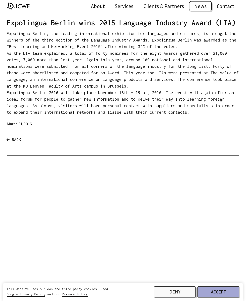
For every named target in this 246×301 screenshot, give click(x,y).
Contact (225, 7)
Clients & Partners (163, 7)
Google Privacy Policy (26, 294)
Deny (175, 292)
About (98, 7)
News (200, 7)
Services (124, 7)
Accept (218, 292)
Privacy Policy (75, 294)
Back (16, 140)
